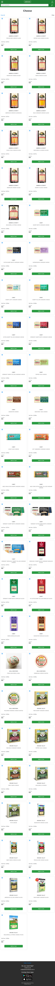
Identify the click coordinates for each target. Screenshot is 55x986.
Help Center (27, 963)
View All (3, 15)
